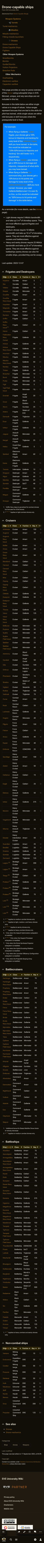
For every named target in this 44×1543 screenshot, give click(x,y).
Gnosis (5, 1070)
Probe (5, 381)
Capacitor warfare (10, 84)
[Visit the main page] (3, 1539)
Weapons (26, 1445)
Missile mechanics (11, 34)
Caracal (6, 565)
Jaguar (5, 434)
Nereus (5, 1397)
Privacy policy (9, 1497)
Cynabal (6, 660)
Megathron (7, 1207)
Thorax (5, 610)
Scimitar (6, 855)
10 (7, 906)
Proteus (6, 882)
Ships (6, 1445)
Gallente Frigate (30, 141)
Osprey (5, 581)
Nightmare (7, 1279)
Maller (5, 545)
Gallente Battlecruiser (18, 185)
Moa (4, 578)
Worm (5, 407)
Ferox (5, 1008)
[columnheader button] (34, 277)
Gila (4, 665)
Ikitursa (5, 829)
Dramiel (6, 396)
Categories (6, 1441)
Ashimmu (6, 654)
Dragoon (6, 473)
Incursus (6, 353)
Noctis (5, 1394)
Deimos (5, 793)
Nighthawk (7, 1091)
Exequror (6, 597)
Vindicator (7, 1282)
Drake (5, 998)
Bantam (6, 315)
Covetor (6, 1366)
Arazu (5, 737)
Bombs (6, 61)
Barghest (6, 1274)
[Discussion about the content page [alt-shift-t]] (35, 1531)
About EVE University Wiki (14, 1501)
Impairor (6, 281)
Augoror (6, 533)
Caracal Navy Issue (6, 571)
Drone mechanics (10, 44)
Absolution (7, 1078)
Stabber (6, 643)
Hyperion (6, 1203)
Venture (6, 1353)
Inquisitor (6, 304)
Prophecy (6, 988)
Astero (5, 412)
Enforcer (6, 749)
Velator (24, 160)
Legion (5, 863)
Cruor (5, 402)
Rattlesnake (7, 1269)
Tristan (31, 132)
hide (7, 277)
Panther (6, 1312)
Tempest (6, 1226)
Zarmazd (6, 858)
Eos (29, 172)
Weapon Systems (13, 19)
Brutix (5, 1017)
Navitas (5, 367)
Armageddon (8, 1158)
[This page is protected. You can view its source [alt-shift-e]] (24, 1531)
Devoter (5, 838)
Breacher (6, 374)
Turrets (14, 22)
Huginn (5, 718)
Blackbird (6, 561)
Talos (5, 1037)
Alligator (6, 1066)
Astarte (5, 1103)
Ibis (4, 284)
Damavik (6, 417)
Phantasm (7, 676)
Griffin (5, 319)
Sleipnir (5, 1122)
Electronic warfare (10, 81)
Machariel (6, 1258)
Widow (5, 1300)
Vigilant (5, 687)
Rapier (5, 743)
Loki (4, 901)
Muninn (6, 811)
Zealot (5, 766)
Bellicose (6, 626)
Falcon (5, 730)
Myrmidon (6, 1027)
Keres (5, 463)
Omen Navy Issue (5, 555)
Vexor (5, 613)
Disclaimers (8, 1505)
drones (39, 209)
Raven (5, 1174)
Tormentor (7, 312)
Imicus (5, 344)
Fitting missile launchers (13, 37)
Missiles (14, 30)
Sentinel (6, 454)
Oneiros (6, 851)
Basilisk (6, 848)
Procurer (6, 1372)
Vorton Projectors (10, 67)
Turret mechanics (10, 26)
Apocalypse (7, 1154)
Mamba (6, 480)
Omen (5, 549)
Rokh (5, 1177)
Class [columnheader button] (15, 277)
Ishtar (5, 802)
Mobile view (8, 1509)
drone (9, 93)
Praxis (5, 1249)
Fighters (6, 50)
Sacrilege (6, 757)
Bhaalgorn (7, 1264)
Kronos (5, 1324)
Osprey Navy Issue (5, 587)
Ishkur (5, 428)
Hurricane (6, 1050)
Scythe (5, 633)
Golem (5, 1321)
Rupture (6, 629)
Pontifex (6, 488)
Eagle (5, 784)
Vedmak (6, 694)
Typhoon (6, 1230)
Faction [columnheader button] (25, 277)
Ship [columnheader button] (6, 277)
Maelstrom (7, 1223)
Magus (5, 495)
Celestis (6, 594)
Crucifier (6, 295)
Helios (5, 447)
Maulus (5, 357)
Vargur (5, 1328)
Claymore (6, 1116)
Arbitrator (6, 529)
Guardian (6, 844)
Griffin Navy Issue (5, 325)
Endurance (7, 1360)
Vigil (4, 384)
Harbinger (6, 978)
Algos (5, 476)
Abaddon (6, 1151)
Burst (5, 377)
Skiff (4, 1390)
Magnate (6, 308)
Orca (4, 1404)
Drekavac (6, 1073)
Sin (4, 1306)
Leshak (5, 1253)
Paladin (5, 1317)
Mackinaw (7, 1387)
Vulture (5, 1097)
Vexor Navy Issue (5, 619)
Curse (5, 699)
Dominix (6, 1198)
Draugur (6, 501)
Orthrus (6, 670)
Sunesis (6, 483)
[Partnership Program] (15, 1487)
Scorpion (6, 1181)
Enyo (4, 421)
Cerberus (6, 775)
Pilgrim (5, 724)
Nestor (5, 1287)
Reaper (5, 291)
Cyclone (6, 1040)
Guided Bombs (9, 64)
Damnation (7, 1085)
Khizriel (5, 1061)
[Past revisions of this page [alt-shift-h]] (29, 1531)
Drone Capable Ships (21, 14)
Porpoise (6, 1413)
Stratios (6, 682)
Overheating (8, 78)
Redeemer (6, 1293)
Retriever (6, 1378)
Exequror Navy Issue (6, 603)
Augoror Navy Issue (6, 539)
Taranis (5, 469)
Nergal (5, 440)
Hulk (4, 1383)
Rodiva (5, 691)
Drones (14, 40)
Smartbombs (8, 58)
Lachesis (6, 712)
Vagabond (7, 820)
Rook (5, 705)
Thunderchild (8, 1246)
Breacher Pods (9, 70)
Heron (5, 331)
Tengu (5, 876)
